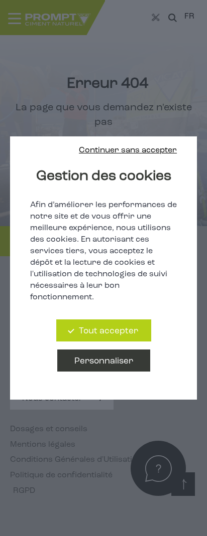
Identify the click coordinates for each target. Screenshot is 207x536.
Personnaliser (103, 361)
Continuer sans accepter (128, 150)
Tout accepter (108, 331)
